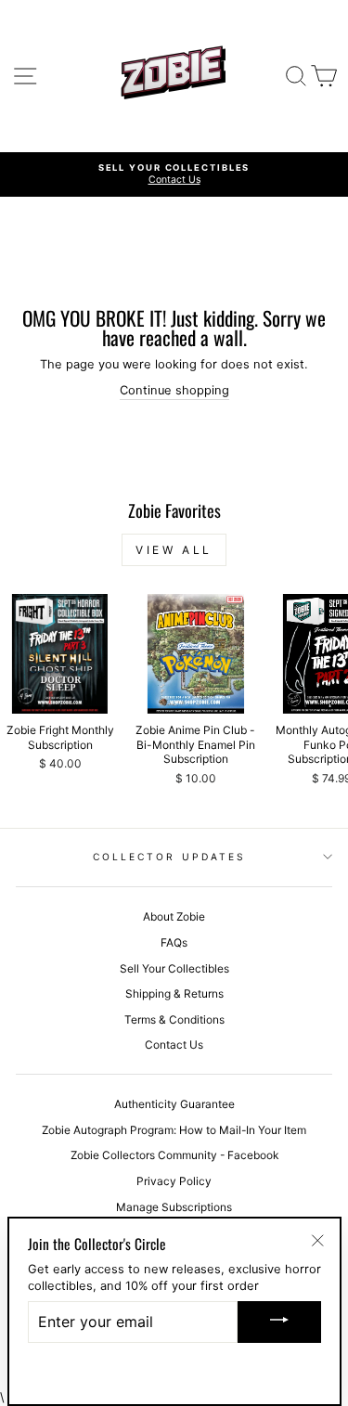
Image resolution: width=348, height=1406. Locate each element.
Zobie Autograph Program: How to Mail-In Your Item (174, 1130)
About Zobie (174, 916)
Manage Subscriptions (174, 1207)
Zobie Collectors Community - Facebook (174, 1155)
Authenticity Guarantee (174, 1104)
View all (174, 550)
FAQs (174, 942)
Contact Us (174, 1044)
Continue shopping (174, 390)
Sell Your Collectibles (174, 968)
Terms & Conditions (174, 1019)
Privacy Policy (174, 1181)
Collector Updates (170, 856)
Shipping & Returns (174, 993)
